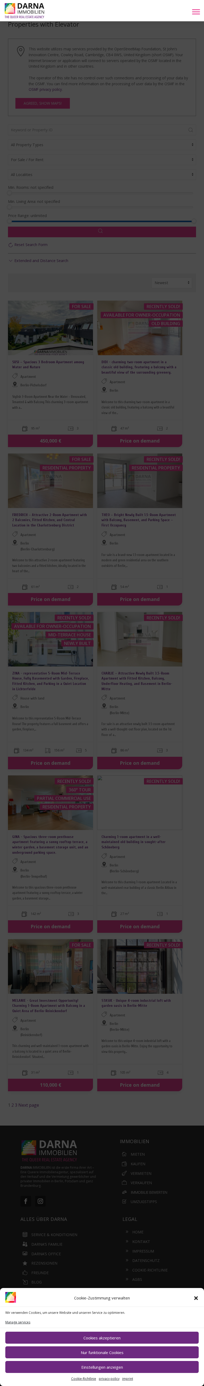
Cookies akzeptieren (102, 1337)
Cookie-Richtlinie (83, 1378)
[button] (196, 1298)
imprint (127, 1378)
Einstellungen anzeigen (102, 1367)
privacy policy (109, 1378)
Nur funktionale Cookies (102, 1352)
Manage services (17, 1322)
